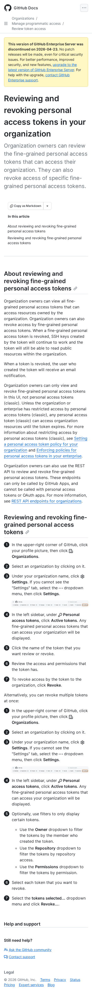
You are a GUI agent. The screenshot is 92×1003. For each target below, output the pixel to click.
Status (75, 980)
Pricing (9, 985)
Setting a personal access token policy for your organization (45, 444)
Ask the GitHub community (30, 950)
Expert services (31, 985)
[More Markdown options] (47, 206)
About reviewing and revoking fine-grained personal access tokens (37, 281)
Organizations (23, 18)
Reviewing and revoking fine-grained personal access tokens (45, 525)
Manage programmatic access (36, 23)
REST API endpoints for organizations (46, 501)
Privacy (60, 980)
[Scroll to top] (81, 992)
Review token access (29, 28)
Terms (45, 980)
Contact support (22, 957)
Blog (51, 985)
